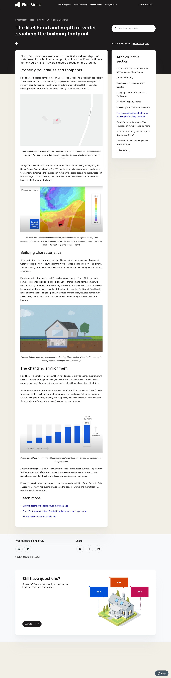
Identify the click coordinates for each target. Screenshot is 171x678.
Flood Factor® (37, 20)
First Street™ (21, 20)
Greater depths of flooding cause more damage (45, 506)
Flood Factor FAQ (125, 77)
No (27, 548)
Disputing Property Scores (129, 101)
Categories (110, 5)
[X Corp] (89, 548)
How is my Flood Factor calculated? (39, 516)
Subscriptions (96, 5)
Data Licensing (80, 5)
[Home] (28, 4)
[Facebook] (80, 548)
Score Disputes (64, 5)
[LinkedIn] (98, 548)
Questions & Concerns (57, 20)
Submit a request (145, 5)
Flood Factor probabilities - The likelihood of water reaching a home (54, 511)
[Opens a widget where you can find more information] (161, 673)
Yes (19, 548)
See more (123, 150)
